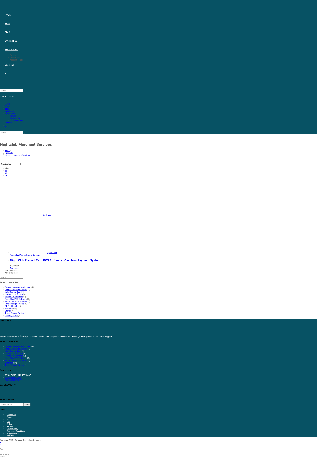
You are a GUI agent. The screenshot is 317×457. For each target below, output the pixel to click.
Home (7, 104)
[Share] (6, 454)
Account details (16, 120)
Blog (7, 108)
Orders (13, 116)
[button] (11, 270)
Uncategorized (11, 315)
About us (10, 436)
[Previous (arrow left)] (1, 456)
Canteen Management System (18, 287)
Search (26, 404)
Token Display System (14, 313)
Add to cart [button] (14, 268)
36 (6, 171)
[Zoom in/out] (1, 454)
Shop (7, 106)
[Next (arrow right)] (3, 456)
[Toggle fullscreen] (3, 454)
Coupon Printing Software (16, 289)
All (6, 175)
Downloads (15, 118)
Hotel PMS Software (14, 297)
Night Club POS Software (21, 255)
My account (10, 113)
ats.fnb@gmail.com (13, 377)
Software (36, 255)
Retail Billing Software (14, 304)
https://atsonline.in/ (13, 380)
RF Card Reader (11, 306)
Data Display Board (13, 292)
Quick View (47, 215)
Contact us (9, 111)
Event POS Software (14, 294)
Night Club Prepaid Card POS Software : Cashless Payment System (55, 260)
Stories (8, 311)
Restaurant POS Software (16, 301)
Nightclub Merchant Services (17, 155)
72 (6, 173)
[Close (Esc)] (8, 454)
